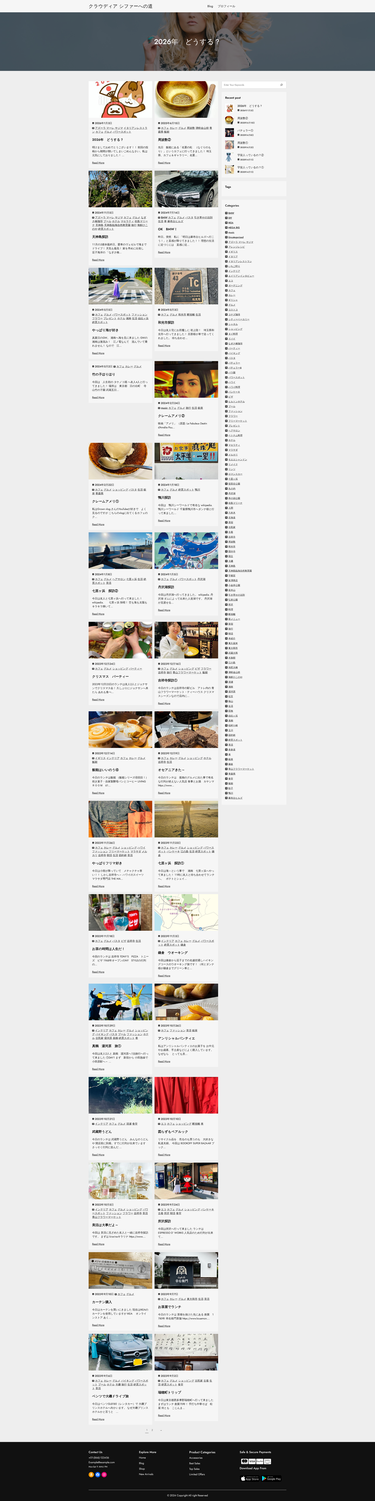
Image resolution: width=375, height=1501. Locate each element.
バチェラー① (245, 130)
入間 (230, 508)
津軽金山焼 (202, 128)
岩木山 (231, 590)
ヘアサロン (119, 579)
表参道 (231, 749)
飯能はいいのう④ (105, 769)
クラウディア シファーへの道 (121, 6)
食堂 (135, 1124)
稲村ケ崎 (233, 725)
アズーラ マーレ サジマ (109, 128)
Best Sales (194, 1463)
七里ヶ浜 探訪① (171, 863)
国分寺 (231, 551)
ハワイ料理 (234, 387)
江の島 (185, 851)
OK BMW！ (167, 229)
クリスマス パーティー (110, 676)
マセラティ (127, 221)
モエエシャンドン (237, 459)
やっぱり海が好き (105, 330)
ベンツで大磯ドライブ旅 (110, 1396)
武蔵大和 (233, 653)
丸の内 (231, 488)
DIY (230, 218)
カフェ (99, 132)
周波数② (164, 139)
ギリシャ (233, 300)
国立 (230, 556)
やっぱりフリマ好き (107, 863)
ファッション (139, 315)
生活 (160, 221)
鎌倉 (183, 945)
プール (107, 221)
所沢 (166, 1213)
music (164, 408)
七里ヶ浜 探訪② (105, 590)
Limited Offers (197, 1474)
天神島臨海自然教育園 (117, 225)
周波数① (242, 143)
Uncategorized (235, 237)
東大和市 (192, 1299)
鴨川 (197, 490)
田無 (230, 711)
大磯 (118, 1384)
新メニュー (234, 619)
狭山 (230, 701)
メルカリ (233, 454)
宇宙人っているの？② (250, 155)
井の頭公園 (234, 498)
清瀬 (129, 1124)
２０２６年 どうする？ (107, 139)
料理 (230, 609)
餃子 (230, 788)
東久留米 (233, 643)
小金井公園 (234, 585)
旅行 (134, 225)
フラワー (97, 318)
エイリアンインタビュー (241, 276)
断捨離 (191, 315)
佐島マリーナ (235, 503)
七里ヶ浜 (131, 579)
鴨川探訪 (164, 497)
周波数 (191, 128)
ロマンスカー (235, 474)
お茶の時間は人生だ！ (108, 948)
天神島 (99, 225)
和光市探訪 (166, 322)
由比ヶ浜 (143, 318)
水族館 (231, 657)
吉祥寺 (162, 672)
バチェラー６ (235, 367)
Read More (98, 163)
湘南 (128, 318)
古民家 (99, 1038)
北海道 (231, 517)
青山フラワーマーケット (187, 672)
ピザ (197, 669)
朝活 (109, 855)
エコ (163, 1124)
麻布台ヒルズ (175, 221)
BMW (164, 217)
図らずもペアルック (173, 1131)
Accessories (195, 1458)
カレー (174, 128)
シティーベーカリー (238, 319)
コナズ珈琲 (234, 314)
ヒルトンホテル (236, 401)
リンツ (231, 469)
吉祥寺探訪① (167, 680)
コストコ (233, 309)
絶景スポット (106, 229)
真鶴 (115, 1038)
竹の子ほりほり (103, 374)
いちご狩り (234, 266)
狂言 (230, 696)
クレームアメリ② (171, 415)
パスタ (189, 217)
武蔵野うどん (102, 1131)
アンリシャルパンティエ (176, 1038)
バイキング (102, 1034)
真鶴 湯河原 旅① (106, 1046)
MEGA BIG (234, 227)
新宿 (230, 624)
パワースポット (122, 132)
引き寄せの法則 (203, 217)
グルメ (108, 132)
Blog (141, 1463)
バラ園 (231, 372)
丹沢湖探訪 (166, 587)
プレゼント (110, 318)
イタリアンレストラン (240, 261)
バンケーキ (173, 851)
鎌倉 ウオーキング (173, 952)
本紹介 (231, 638)
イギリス (100, 758)
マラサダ (136, 851)
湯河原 (108, 1038)
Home (142, 1458)
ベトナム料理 (235, 435)
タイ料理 (233, 334)
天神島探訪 (100, 236)
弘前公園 (233, 599)
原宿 (230, 522)
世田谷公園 (234, 483)
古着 (160, 1213)
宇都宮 (231, 575)
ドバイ (231, 338)
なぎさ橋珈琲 (235, 343)
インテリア (113, 758)
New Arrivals (146, 1474)
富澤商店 (233, 580)
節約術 (123, 855)
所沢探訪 (164, 1221)
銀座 (200, 408)
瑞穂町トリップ (169, 1392)
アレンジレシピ (236, 247)
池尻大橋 (233, 667)
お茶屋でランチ (169, 1306)
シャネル (233, 324)
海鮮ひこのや (235, 677)
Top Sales (194, 1469)
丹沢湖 (201, 579)
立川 (230, 730)
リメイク (233, 464)
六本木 (231, 512)
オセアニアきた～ (171, 769)
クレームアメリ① (105, 501)
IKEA (230, 222)
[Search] (281, 84)
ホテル (116, 221)
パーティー (135, 669)
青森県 (99, 493)
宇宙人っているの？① (250, 167)
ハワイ (141, 848)
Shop (142, 1469)
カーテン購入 (102, 1302)
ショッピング (120, 490)
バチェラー (234, 363)
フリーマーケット (119, 851)
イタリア (233, 256)
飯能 (166, 132)
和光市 (182, 315)
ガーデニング (235, 285)
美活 (108, 583)
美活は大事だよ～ (105, 1225)
